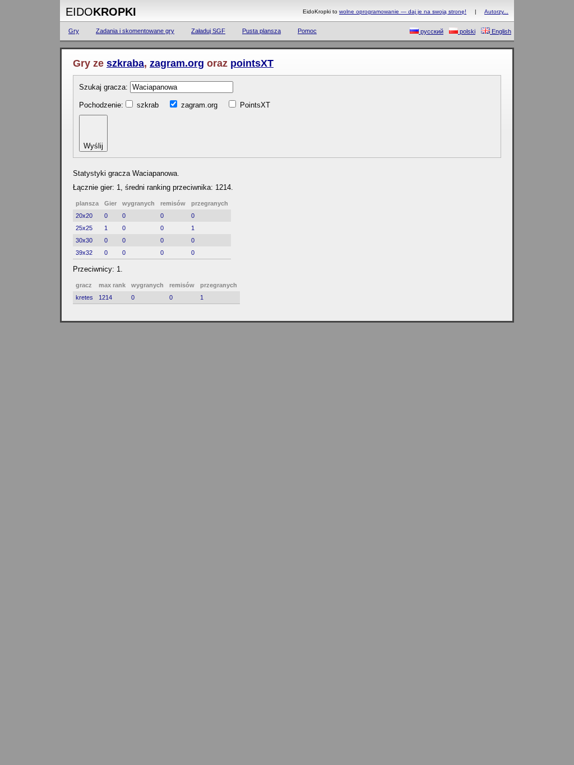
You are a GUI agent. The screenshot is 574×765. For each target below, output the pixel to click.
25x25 (84, 228)
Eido (101, 12)
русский (431, 31)
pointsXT (252, 63)
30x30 (84, 240)
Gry (73, 30)
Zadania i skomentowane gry (135, 30)
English (500, 31)
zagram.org (177, 63)
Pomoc (307, 30)
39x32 (84, 252)
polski (466, 31)
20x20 (84, 215)
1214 (105, 297)
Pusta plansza (261, 30)
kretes (84, 297)
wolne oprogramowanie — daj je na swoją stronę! (402, 11)
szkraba (125, 63)
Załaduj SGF (208, 30)
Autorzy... (496, 11)
